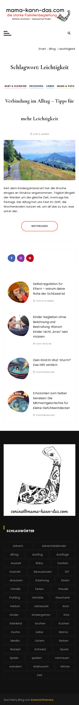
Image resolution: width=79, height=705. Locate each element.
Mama (63, 632)
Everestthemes (42, 700)
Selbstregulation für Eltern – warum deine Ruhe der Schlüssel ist (49, 289)
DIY (67, 572)
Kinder (14, 615)
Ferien (39, 589)
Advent (18, 546)
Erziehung (36, 86)
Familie (16, 589)
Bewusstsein (43, 572)
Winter (65, 666)
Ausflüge (62, 554)
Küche (15, 632)
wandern (15, 666)
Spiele (14, 658)
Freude (63, 589)
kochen (40, 623)
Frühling (14, 597)
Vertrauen (62, 658)
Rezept (15, 649)
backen (63, 563)
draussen (16, 580)
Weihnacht (41, 666)
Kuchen (64, 623)
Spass (64, 649)
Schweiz (40, 649)
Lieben (50, 86)
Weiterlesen (39, 226)
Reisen (63, 641)
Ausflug (37, 554)
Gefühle (37, 597)
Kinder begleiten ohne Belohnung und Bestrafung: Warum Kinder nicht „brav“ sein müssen (50, 327)
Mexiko (15, 641)
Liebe (39, 632)
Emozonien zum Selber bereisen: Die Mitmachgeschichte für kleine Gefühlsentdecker (51, 400)
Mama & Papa (66, 86)
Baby (39, 563)
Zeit (39, 675)
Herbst (15, 606)
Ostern (39, 641)
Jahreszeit (41, 606)
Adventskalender (54, 546)
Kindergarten (41, 615)
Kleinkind (16, 623)
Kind (66, 606)
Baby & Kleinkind (16, 86)
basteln (15, 572)
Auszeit (16, 563)
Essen (65, 580)
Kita (66, 615)
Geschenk (62, 597)
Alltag (14, 554)
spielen (37, 658)
